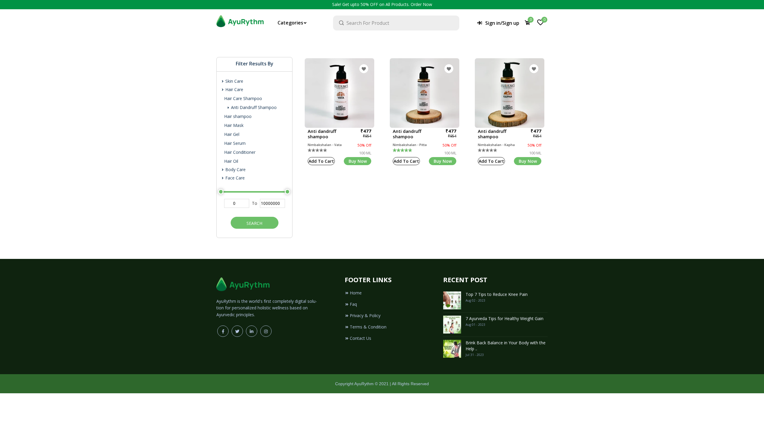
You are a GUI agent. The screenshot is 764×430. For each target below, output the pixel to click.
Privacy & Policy (365, 315)
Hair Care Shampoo (243, 98)
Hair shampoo (238, 116)
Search (254, 223)
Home (356, 293)
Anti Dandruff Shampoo (253, 107)
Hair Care (233, 89)
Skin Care (233, 81)
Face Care (234, 178)
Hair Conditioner (239, 152)
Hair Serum (235, 143)
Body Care (235, 169)
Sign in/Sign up (502, 23)
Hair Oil (231, 161)
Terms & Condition (368, 327)
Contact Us (360, 338)
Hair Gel (231, 134)
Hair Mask (234, 125)
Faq (353, 304)
